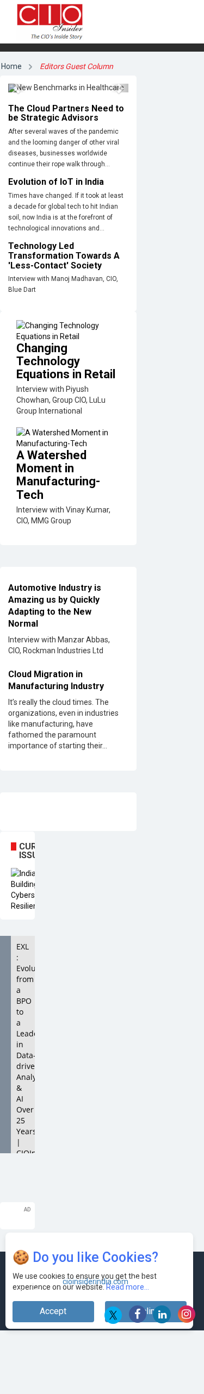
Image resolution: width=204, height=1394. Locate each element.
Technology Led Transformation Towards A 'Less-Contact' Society (64, 255)
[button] (17, 88)
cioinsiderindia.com (94, 1281)
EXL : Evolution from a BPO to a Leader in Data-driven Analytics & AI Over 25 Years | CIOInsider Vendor (25, 1055)
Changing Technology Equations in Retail (65, 361)
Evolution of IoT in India (56, 182)
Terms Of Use (59, 1292)
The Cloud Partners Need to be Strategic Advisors (66, 113)
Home (11, 66)
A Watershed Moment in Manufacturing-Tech (58, 475)
